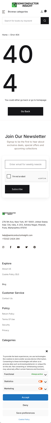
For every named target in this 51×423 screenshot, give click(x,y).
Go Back (25, 111)
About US (6, 269)
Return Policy (8, 314)
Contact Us (7, 298)
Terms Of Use (8, 319)
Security (6, 325)
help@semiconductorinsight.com (17, 235)
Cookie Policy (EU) (10, 274)
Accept (25, 397)
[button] (46, 351)
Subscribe (17, 189)
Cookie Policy (24, 419)
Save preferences (25, 413)
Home (5, 34)
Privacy (5, 330)
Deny (25, 405)
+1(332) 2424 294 (11, 238)
